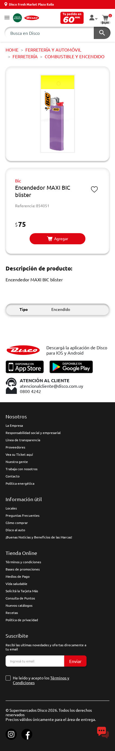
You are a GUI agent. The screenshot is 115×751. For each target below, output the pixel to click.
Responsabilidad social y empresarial (33, 432)
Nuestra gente (17, 461)
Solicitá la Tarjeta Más (22, 590)
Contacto (13, 476)
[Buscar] (102, 33)
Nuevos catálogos (19, 605)
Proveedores (15, 447)
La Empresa (14, 425)
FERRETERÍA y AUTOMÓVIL (53, 49)
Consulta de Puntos (20, 598)
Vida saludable (16, 583)
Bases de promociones (23, 569)
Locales (11, 508)
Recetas (12, 612)
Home (12, 49)
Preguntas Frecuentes (22, 515)
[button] (6, 18)
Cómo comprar (17, 522)
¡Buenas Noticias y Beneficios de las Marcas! (39, 537)
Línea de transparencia (23, 440)
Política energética (20, 483)
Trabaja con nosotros (21, 468)
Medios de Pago (18, 576)
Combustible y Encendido (74, 56)
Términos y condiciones (23, 562)
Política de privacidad (22, 619)
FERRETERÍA (25, 56)
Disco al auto (15, 529)
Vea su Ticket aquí (19, 454)
